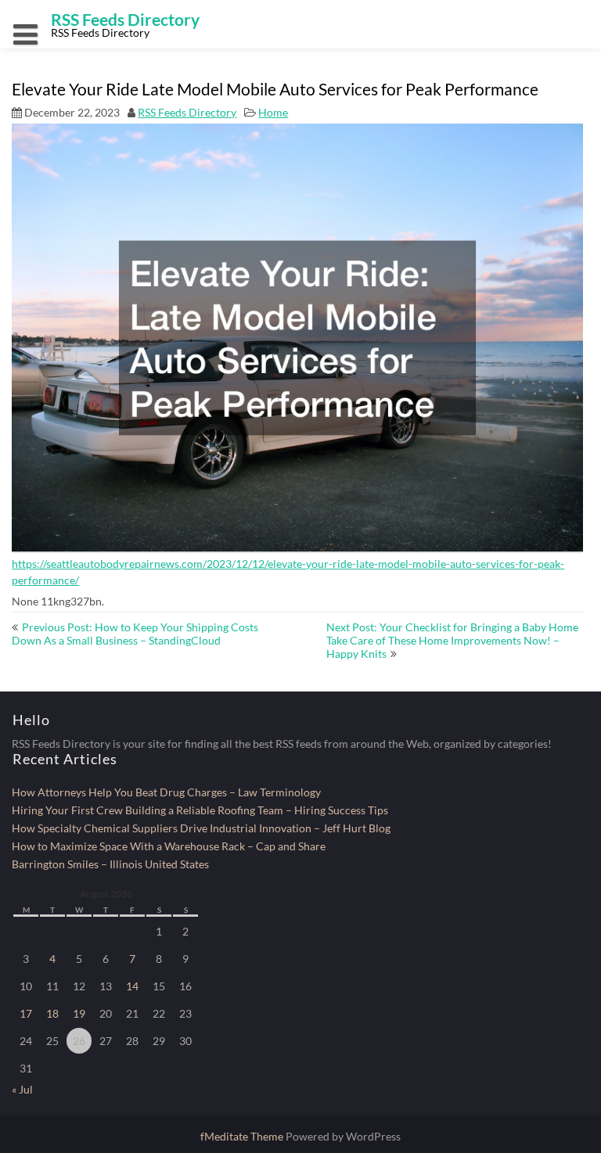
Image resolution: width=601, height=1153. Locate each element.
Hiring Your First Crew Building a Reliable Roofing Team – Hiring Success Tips (200, 810)
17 (26, 1013)
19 (79, 1013)
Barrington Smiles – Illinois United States (110, 864)
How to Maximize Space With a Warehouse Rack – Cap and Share (169, 846)
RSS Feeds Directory (187, 112)
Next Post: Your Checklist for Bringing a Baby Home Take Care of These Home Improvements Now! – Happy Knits (452, 640)
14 (132, 986)
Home (273, 112)
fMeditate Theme (243, 1136)
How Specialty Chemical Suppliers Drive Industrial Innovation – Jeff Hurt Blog (201, 828)
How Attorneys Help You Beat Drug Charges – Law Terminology (166, 792)
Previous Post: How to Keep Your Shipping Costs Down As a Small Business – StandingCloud (135, 633)
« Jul (22, 1089)
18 (52, 1013)
